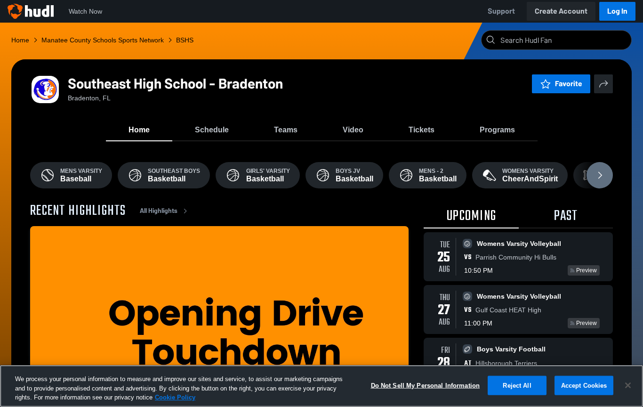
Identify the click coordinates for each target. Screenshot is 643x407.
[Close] (628, 385)
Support (501, 11)
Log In (617, 11)
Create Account (561, 11)
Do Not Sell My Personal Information (425, 385)
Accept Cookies (584, 385)
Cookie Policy (175, 397)
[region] (321, 386)
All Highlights (158, 210)
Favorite (568, 83)
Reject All (517, 385)
